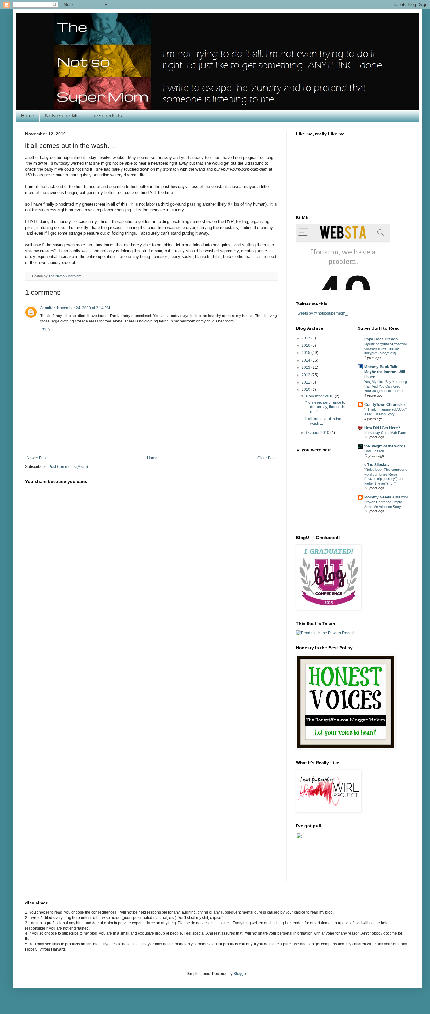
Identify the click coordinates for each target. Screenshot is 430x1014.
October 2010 (318, 432)
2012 (306, 375)
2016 (306, 345)
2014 (306, 360)
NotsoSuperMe (62, 115)
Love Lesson (374, 451)
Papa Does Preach (381, 339)
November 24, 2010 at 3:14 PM (83, 308)
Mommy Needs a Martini (386, 497)
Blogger (240, 973)
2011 (306, 382)
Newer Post (37, 458)
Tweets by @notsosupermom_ (322, 313)
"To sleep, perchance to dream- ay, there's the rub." (326, 407)
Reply (45, 329)
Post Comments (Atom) (68, 466)
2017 (306, 338)
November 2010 (320, 396)
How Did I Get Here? (382, 428)
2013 (306, 367)
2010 (306, 389)
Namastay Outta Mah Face (385, 433)
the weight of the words (384, 446)
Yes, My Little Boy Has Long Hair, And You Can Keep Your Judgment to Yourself (385, 386)
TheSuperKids (105, 115)
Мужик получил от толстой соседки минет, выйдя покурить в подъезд (385, 348)
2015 (306, 352)
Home (27, 115)
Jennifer (47, 308)
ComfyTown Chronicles (385, 404)
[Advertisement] (151, 438)
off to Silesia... (376, 465)
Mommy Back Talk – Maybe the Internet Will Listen (384, 372)
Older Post (266, 458)
